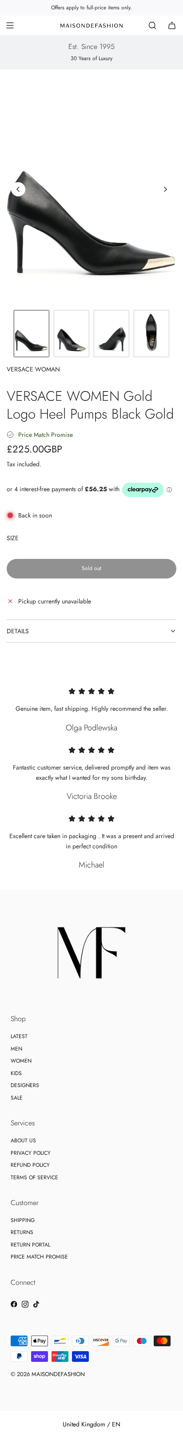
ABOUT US (23, 1141)
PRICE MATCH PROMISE (39, 1257)
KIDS (16, 1073)
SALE (17, 1098)
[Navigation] (10, 25)
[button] (18, 189)
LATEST (19, 1036)
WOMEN (21, 1061)
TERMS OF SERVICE (34, 1177)
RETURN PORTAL (30, 1245)
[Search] (152, 25)
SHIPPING (23, 1220)
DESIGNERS (25, 1085)
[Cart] (172, 25)
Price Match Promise (45, 434)
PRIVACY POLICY (31, 1153)
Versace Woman (33, 369)
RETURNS (22, 1232)
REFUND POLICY (30, 1165)
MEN (16, 1049)
